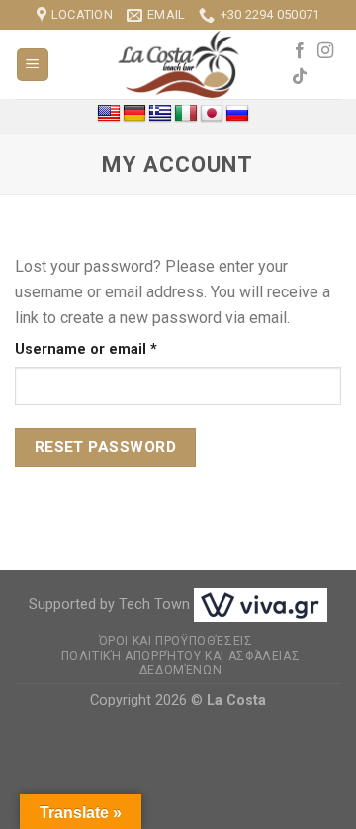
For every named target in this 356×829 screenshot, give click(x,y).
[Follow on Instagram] (325, 51)
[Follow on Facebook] (300, 51)
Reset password (106, 447)
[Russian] (237, 114)
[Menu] (33, 64)
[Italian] (186, 114)
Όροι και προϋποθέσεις (176, 641)
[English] (109, 114)
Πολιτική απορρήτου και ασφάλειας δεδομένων (181, 663)
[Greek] (160, 114)
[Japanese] (211, 114)
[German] (134, 114)
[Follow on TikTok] (300, 77)
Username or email (118, 349)
